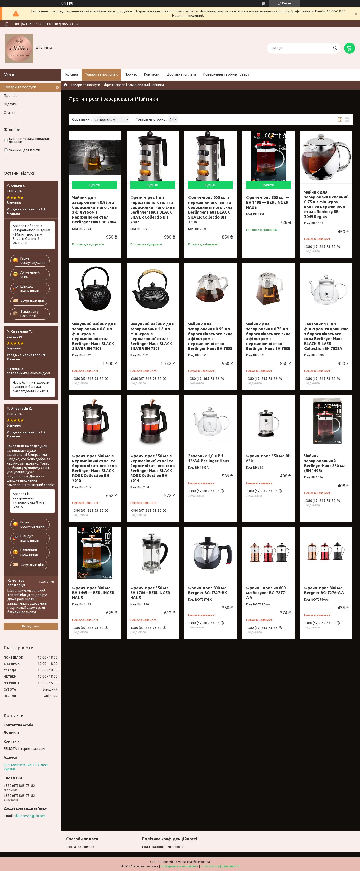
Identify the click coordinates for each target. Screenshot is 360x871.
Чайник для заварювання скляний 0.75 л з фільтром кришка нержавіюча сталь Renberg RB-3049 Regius (326, 204)
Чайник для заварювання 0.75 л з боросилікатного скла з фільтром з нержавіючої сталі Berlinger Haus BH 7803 (268, 336)
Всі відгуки (30, 626)
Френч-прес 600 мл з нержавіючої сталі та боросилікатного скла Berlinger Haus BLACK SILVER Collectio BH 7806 (210, 209)
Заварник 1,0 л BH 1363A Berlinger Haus (208, 458)
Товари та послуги (100, 74)
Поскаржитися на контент (179, 866)
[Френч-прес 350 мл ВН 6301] (268, 421)
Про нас (131, 74)
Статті (9, 112)
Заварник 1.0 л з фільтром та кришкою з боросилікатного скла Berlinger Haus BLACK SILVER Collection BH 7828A (326, 336)
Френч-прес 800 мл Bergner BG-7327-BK (207, 590)
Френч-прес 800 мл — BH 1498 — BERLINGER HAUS (267, 202)
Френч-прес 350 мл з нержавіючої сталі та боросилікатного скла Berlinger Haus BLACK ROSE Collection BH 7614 (152, 468)
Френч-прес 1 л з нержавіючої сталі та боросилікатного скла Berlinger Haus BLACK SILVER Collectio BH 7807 (152, 209)
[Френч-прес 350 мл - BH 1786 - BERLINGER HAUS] (153, 553)
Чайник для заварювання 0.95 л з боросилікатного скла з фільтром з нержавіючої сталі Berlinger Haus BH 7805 (210, 336)
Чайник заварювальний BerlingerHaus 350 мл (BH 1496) (325, 463)
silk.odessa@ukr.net (29, 816)
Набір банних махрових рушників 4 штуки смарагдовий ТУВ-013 (31, 387)
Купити (94, 185)
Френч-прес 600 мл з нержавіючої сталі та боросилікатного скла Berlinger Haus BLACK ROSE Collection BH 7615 (94, 468)
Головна (71, 74)
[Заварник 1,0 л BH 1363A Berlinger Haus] (210, 421)
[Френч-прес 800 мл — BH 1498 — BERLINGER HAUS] (268, 157)
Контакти (151, 74)
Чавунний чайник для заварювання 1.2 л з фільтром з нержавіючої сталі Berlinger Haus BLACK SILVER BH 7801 (152, 336)
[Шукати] (334, 48)
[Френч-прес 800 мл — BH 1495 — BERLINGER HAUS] (95, 553)
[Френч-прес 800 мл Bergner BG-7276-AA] (326, 553)
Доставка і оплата (181, 74)
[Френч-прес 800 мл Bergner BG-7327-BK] (210, 553)
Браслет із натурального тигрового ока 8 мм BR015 (28, 500)
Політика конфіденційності (162, 846)
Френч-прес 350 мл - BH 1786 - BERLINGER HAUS (150, 593)
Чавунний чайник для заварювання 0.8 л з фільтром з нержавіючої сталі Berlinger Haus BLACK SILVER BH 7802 (94, 336)
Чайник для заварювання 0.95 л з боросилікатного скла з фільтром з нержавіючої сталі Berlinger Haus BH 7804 (94, 209)
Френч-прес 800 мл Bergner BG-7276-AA (324, 590)
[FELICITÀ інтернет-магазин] (19, 48)
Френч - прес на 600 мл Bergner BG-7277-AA (266, 593)
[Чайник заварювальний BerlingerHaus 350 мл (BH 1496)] (326, 421)
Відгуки (10, 104)
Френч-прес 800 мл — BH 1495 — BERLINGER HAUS (94, 593)
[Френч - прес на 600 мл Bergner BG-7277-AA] (268, 553)
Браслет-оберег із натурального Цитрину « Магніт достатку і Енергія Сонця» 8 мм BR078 (31, 234)
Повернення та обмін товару (226, 74)
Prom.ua (204, 861)
